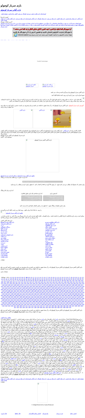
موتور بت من (48, 247)
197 (16, 286)
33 (82, 277)
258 (28, 289)
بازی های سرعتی (20, 18)
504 (80, 301)
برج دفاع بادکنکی (49, 236)
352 (53, 294)
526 (61, 303)
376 (40, 295)
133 (80, 282)
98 (62, 280)
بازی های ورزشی (51, 18)
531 (76, 303)
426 (19, 298)
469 (61, 300)
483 (19, 301)
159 (72, 283)
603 (50, 307)
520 (44, 303)
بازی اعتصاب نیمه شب (7, 234)
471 (67, 300)
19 (51, 277)
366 (11, 295)
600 (41, 307)
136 (5, 283)
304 (79, 291)
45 (26, 279)
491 (42, 301)
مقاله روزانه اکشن (6, 317)
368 (16, 295)
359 (73, 294)
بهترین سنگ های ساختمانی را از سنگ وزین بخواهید (52, 23)
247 (79, 288)
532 (79, 303)
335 (3, 294)
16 (44, 277)
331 (74, 292)
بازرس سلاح (4, 228)
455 (21, 300)
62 (64, 279)
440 (60, 298)
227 (21, 288)
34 (2, 279)
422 (8, 298)
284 (21, 291)
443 (69, 298)
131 (74, 282)
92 (49, 280)
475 (79, 300)
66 (73, 279)
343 (27, 294)
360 (76, 294)
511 (18, 303)
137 (8, 283)
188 (73, 285)
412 (61, 297)
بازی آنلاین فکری (10, 18)
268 (57, 289)
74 (9, 280)
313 (22, 292)
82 (26, 280)
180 (50, 285)
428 (25, 298)
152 (51, 283)
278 (3, 291)
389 (77, 295)
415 (70, 297)
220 (83, 286)
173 (29, 285)
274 (74, 289)
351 (50, 294)
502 (74, 301)
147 (37, 283)
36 (6, 279)
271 (66, 289)
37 (8, 279)
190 (79, 285)
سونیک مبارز (4, 255)
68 (78, 279)
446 (77, 298)
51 (40, 279)
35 (4, 279)
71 (2, 280)
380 (51, 295)
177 (41, 285)
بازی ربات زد (48, 231)
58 (55, 279)
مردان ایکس (48, 249)
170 (21, 285)
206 (43, 286)
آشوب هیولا (4, 250)
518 (38, 303)
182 (56, 285)
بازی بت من (4, 231)
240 (59, 288)
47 (31, 279)
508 (9, 303)
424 (13, 298)
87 (38, 280)
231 (32, 288)
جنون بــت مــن (5, 252)
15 (42, 277)
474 (76, 300)
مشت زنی (3, 238)
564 (6, 306)
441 (63, 298)
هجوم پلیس (48, 250)
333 (80, 292)
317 (34, 292)
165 (6, 285)
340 (18, 294)
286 (27, 291)
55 (49, 279)
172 (27, 285)
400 (27, 297)
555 (63, 304)
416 (73, 297)
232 (35, 288)
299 (64, 291)
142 (22, 283)
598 (35, 307)
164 (3, 285)
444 (72, 298)
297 (59, 291)
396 (15, 297)
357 (67, 294)
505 (83, 301)
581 (56, 306)
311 (16, 292)
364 (5, 295)
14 (40, 277)
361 (79, 294)
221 (3, 288)
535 (5, 304)
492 (45, 301)
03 (15, 277)
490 (40, 301)
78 (18, 280)
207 (45, 286)
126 (59, 282)
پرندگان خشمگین (5, 227)
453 (15, 300)
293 (47, 291)
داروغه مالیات (49, 233)
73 (6, 280)
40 (15, 279)
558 (72, 304)
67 (76, 279)
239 (56, 288)
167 (12, 285)
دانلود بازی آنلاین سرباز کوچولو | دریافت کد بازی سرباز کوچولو (18, 175)
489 (37, 301)
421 (5, 298)
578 (47, 306)
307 (5, 292)
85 (33, 280)
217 (74, 286)
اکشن (15, 14)
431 (34, 298)
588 (76, 306)
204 (37, 286)
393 (6, 297)
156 (63, 283)
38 (11, 279)
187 (70, 285)
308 (8, 292)
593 (21, 307)
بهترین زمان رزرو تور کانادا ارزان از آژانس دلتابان (23, 25)
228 (24, 288)
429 (28, 298)
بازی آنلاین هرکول (50, 223)
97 (60, 280)
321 (45, 292)
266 (51, 289)
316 (31, 292)
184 (61, 285)
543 (28, 304)
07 (24, 277)
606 (59, 307)
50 (37, 279)
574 (35, 306)
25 (64, 277)
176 (38, 285)
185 (64, 285)
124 (53, 282)
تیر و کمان (3, 236)
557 (69, 304)
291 (41, 291)
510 (15, 303)
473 (73, 300)
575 (38, 306)
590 (82, 306)
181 (53, 285)
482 (16, 301)
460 (35, 300)
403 (35, 297)
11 (33, 277)
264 (45, 289)
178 (44, 285)
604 (53, 307)
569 (21, 306)
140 (16, 283)
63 (67, 279)
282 (15, 291)
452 (12, 300)
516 (32, 303)
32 (80, 277)
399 (24, 297)
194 (8, 286)
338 (12, 294)
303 (76, 291)
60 (60, 279)
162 (80, 283)
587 (73, 306)
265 (48, 289)
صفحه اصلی (4, 14)
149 (42, 283)
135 (2, 283)
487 (31, 301)
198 (19, 286)
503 (77, 301)
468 (59, 300)
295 (53, 291)
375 (37, 295)
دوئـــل (47, 252)
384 (63, 295)
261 (37, 289)
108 (8, 282)
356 (64, 294)
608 (64, 307)
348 (41, 294)
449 (3, 300)
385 (66, 295)
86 (35, 280)
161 (77, 283)
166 (9, 285)
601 (44, 307)
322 (48, 292)
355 (61, 294)
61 (62, 279)
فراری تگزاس (4, 241)
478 (5, 301)
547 (40, 304)
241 (61, 288)
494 (51, 301)
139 (13, 283)
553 (57, 304)
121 (45, 282)
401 (29, 297)
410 (56, 297)
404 (38, 297)
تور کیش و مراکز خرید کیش (52, 25)
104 (79, 280)
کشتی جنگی (48, 227)
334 (83, 292)
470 (64, 300)
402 (32, 297)
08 (26, 277)
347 (38, 294)
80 (22, 280)
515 (29, 303)
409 (53, 297)
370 (22, 295)
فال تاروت (4, 413)
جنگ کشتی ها (49, 234)
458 (29, 300)
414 (67, 297)
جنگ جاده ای (4, 253)
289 (35, 291)
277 (83, 289)
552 (54, 304)
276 (80, 289)
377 (42, 295)
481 (13, 301)
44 (24, 279)
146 (34, 283)
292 (44, 291)
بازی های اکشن (61, 18)
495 (54, 301)
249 (2, 289)
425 (16, 298)
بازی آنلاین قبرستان (6, 223)
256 (22, 289)
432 (37, 298)
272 (69, 289)
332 (77, 292)
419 (82, 297)
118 (36, 282)
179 (47, 285)
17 (46, 277)
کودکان (24, 14)
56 (51, 279)
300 (67, 291)
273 (72, 289)
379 (48, 295)
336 (6, 294)
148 (40, 283)
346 (35, 294)
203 (34, 286)
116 (30, 282)
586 (70, 306)
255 (19, 289)
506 (3, 303)
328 (66, 292)
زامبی (2, 244)
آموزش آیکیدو (40, 25)
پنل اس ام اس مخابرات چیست (30, 23)
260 (34, 289)
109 (11, 282)
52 (42, 279)
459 (32, 300)
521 (47, 303)
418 (79, 297)
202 (31, 286)
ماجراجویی (11, 14)
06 (22, 277)
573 (32, 306)
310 (14, 292)
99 (65, 280)
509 (12, 303)
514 (26, 303)
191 (82, 285)
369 (19, 295)
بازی (56, 319)
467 (56, 300)
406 (44, 297)
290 (38, 291)
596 (29, 307)
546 (37, 304)
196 (14, 286)
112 (19, 282)
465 (50, 300)
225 (15, 288)
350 (47, 294)
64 (69, 279)
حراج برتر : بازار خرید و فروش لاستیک (11, 23)
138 (11, 283)
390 (80, 295)
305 (82, 291)
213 (63, 286)
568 (18, 306)
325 (57, 292)
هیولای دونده (4, 247)
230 (29, 288)
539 (16, 304)
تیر (41, 338)
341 (21, 294)
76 (13, 280)
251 (8, 289)
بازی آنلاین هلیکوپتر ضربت (52, 222)
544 (31, 304)
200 (25, 286)
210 (54, 286)
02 (13, 277)
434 (42, 298)
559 (74, 304)
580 (53, 306)
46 (28, 279)
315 (28, 292)
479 (8, 301)
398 (21, 297)
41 (17, 279)
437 (51, 298)
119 (39, 282)
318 (37, 292)
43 (22, 279)
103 (76, 280)
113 (22, 282)
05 (20, 277)
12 (35, 277)
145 (31, 283)
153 (54, 283)
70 (82, 279)
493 (48, 301)
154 (57, 283)
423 (11, 298)
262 (40, 289)
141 (19, 283)
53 (44, 279)
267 (54, 289)
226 (18, 288)
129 (68, 282)
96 (58, 280)
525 (58, 303)
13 (38, 277)
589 (79, 306)
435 (45, 298)
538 (13, 304)
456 (24, 300)
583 (61, 306)
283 (18, 291)
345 (32, 294)
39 (13, 279)
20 (53, 277)
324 (54, 292)
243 (67, 288)
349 (44, 294)
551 (51, 304)
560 (77, 304)
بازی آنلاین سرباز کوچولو (11, 10)
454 (18, 300)
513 (24, 303)
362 (82, 294)
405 (41, 297)
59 (58, 279)
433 (40, 298)
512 (21, 303)
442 (66, 298)
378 (45, 295)
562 (83, 304)
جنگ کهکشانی (49, 242)
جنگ (31, 333)
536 (8, 304)
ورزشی (20, 14)
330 (72, 292)
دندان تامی (48, 245)
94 (53, 280)
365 (8, 295)
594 (24, 307)
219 (80, 286)
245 (73, 288)
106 (2, 282)
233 (38, 288)
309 (11, 292)
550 (48, 304)
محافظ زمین (48, 255)
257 (25, 289)
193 (5, 286)
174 (32, 285)
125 (56, 282)
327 (63, 292)
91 (47, 280)
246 (76, 288)
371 (25, 295)
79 (20, 280)
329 (69, 292)
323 (51, 292)
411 (58, 297)
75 (11, 280)
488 (34, 301)
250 (5, 289)
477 (2, 301)
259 (31, 289)
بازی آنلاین (80, 18)
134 (82, 282)
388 (74, 295)
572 (29, 306)
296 (56, 291)
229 (27, 288)
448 (83, 298)
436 (48, 298)
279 (6, 291)
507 (6, 303)
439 (57, 298)
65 (71, 279)
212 (60, 286)
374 (34, 295)
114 (25, 282)
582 (59, 306)
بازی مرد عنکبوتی (50, 230)
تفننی (32, 14)
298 (61, 291)
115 (28, 282)
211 (57, 286)
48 (33, 279)
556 (66, 304)
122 (48, 282)
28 (71, 277)
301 (70, 291)
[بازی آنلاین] (61, 127)
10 (31, 277)
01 (11, 277)
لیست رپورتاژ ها (5, 25)
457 (27, 300)
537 (11, 304)
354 (59, 294)
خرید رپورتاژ (4, 26)
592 (18, 307)
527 (64, 303)
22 (58, 277)
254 (16, 289)
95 (56, 280)
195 (11, 286)
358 (70, 294)
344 (29, 294)
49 (35, 279)
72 (4, 280)
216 (72, 286)
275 (77, 289)
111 (16, 282)
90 (44, 280)
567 (15, 306)
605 (56, 307)
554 (60, 304)
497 (60, 301)
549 (45, 304)
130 (71, 282)
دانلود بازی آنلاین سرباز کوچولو (14, 213)
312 (19, 292)
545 (34, 304)
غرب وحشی (4, 245)
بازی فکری (37, 14)
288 (32, 291)
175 (35, 285)
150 (45, 283)
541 (22, 304)
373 (31, 295)
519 (41, 303)
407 (47, 297)
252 (11, 289)
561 (80, 304)
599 (38, 307)
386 (69, 295)
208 (48, 286)
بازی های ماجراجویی (71, 18)
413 (64, 297)
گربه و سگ (4, 230)
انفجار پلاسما (48, 253)
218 (77, 286)
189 (76, 285)
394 (9, 297)
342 (24, 294)
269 (60, 289)
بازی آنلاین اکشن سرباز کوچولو (52, 372)
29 (73, 277)
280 (9, 291)
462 (41, 300)
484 (22, 301)
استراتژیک (43, 14)
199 (22, 286)
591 (15, 307)
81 (24, 280)
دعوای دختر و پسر (50, 238)
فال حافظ (17, 413)
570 (24, 306)
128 (65, 282)
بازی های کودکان (41, 18)
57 (53, 279)
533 (82, 303)
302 (73, 291)
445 (74, 298)
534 (2, 304)
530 (73, 303)
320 (42, 292)
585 (67, 306)
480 (11, 301)
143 (25, 283)
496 (57, 301)
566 (12, 306)
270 (63, 289)
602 (47, 307)
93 (51, 280)
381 (54, 295)
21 (55, 277)
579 (50, 306)
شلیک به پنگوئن (49, 244)
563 (3, 306)
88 (40, 280)
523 (53, 303)
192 (2, 286)
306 (2, 292)
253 (13, 289)
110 (14, 282)
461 (38, 300)
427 (22, 298)
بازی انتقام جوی (49, 239)
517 (35, 303)
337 (9, 294)
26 (67, 277)
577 (44, 306)
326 (60, 292)
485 (25, 301)
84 (31, 280)
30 (76, 277)
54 (46, 279)
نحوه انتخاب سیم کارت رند (74, 23)
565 (9, 306)
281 (12, 291)
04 (17, 277)
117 (33, 282)
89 (42, 280)
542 (25, 304)
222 (6, 288)
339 (15, 294)
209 (51, 286)
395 (12, 297)
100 (67, 280)
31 (78, 277)
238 (53, 288)
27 (69, 277)
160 (74, 283)
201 (28, 286)
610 (70, 307)
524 (56, 303)
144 (28, 283)
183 (59, 285)
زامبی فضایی (4, 257)
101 (70, 280)
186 (67, 285)
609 (67, 307)
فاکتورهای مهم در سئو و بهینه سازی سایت (72, 25)
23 (60, 277)
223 (9, 288)
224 (12, 288)
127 (62, 282)
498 (63, 301)
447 (80, 298)
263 (42, 289)
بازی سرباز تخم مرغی (51, 228)
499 (66, 301)
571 (27, 306)
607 (61, 307)
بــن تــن (3, 242)
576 (41, 306)
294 (50, 291)
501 (72, 301)
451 (9, 300)
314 (25, 292)
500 (69, 301)
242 (64, 288)
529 (70, 303)
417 (76, 297)
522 (50, 303)
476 (82, 300)
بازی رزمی (4, 233)
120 (42, 282)
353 (56, 294)
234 (41, 288)
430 (31, 298)
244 (70, 288)
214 (66, 286)
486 (28, 301)
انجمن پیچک (73, 413)
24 (62, 277)
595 (27, 307)
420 (2, 298)
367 (13, 295)
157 (66, 283)
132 (77, 282)
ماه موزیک (45, 413)
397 (18, 297)
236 (47, 288)
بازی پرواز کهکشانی (50, 225)
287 (29, 291)
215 (69, 286)
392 (3, 297)
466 (53, 300)
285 (24, 291)
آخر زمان (3, 249)
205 (40, 286)
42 (20, 279)
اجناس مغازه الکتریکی (35, 413)
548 (42, 304)
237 (50, 288)
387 (72, 295)
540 (19, 304)
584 (64, 306)
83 (29, 280)
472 (70, 300)
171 (24, 285)
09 (29, 277)
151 (48, 283)
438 (54, 298)
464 (47, 300)
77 (15, 280)
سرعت (29, 14)
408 (50, 297)
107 (5, 282)
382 (57, 295)
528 (67, 303)
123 (50, 282)
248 (82, 288)
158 (69, 283)
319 (40, 292)
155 (60, 283)
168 (15, 285)
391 (83, 295)
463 (44, 300)
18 (49, 277)
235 (44, 288)
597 (32, 307)
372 (28, 295)
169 (18, 285)
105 (82, 280)
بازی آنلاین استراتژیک (31, 18)
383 (60, 295)
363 (2, 295)
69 (80, 279)
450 (6, 300)
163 (83, 283)
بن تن (2, 225)
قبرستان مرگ (4, 239)
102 (73, 280)
